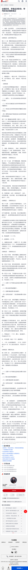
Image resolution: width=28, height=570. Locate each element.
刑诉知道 (11, 5)
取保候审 (10, 542)
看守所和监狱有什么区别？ (9, 457)
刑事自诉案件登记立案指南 (9, 459)
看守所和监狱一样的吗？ (8, 455)
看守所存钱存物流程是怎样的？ (13, 498)
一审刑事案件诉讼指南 (8, 449)
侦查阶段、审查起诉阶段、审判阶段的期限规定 (13, 447)
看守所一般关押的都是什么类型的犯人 (11, 453)
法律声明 (11, 559)
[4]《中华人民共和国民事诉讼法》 (9, 471)
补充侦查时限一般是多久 (8, 451)
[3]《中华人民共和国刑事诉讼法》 (9, 469)
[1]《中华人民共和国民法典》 (8, 465)
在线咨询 (14, 490)
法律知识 (6, 5)
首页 (2, 5)
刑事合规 (24, 542)
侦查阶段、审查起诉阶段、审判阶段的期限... (13, 515)
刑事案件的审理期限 (7, 460)
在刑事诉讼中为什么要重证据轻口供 (14, 501)
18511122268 (13, 485)
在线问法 (6, 13)
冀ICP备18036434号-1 (15, 564)
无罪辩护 (18, 542)
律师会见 (4, 542)
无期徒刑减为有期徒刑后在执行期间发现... (13, 528)
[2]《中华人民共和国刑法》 (8, 467)
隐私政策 (16, 559)
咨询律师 (20, 568)
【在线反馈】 (14, 443)
